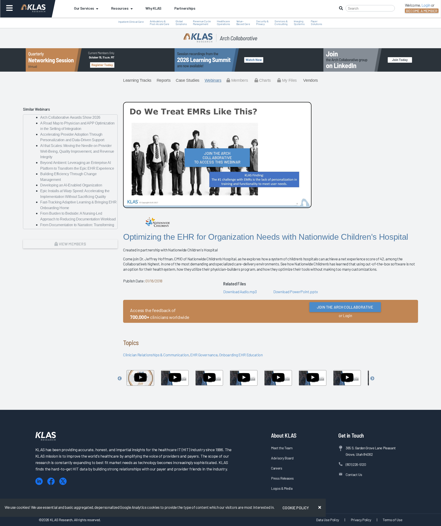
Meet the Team (282, 448)
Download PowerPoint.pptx (295, 291)
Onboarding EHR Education (241, 354)
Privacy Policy (361, 520)
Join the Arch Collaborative (345, 307)
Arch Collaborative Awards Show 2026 (70, 117)
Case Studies (187, 80)
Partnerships (184, 8)
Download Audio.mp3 (240, 291)
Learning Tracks (137, 80)
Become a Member (421, 10)
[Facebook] (51, 481)
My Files (289, 80)
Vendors (310, 80)
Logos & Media (282, 488)
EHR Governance (204, 354)
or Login (345, 315)
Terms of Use (392, 520)
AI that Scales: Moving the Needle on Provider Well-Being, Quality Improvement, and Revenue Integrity (77, 151)
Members (239, 80)
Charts (264, 80)
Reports (164, 80)
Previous (119, 378)
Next (372, 378)
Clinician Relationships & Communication (156, 354)
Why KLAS (153, 8)
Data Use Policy (327, 520)
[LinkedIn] (39, 481)
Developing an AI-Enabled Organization (71, 185)
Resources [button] (120, 8)
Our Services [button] (84, 8)
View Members (72, 244)
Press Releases (282, 478)
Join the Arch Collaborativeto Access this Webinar (217, 157)
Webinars (213, 80)
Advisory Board (282, 458)
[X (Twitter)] (63, 481)
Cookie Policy (296, 507)
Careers (276, 468)
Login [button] (425, 5)
